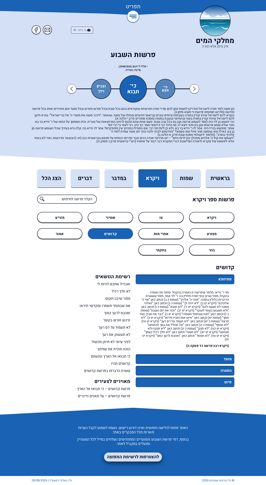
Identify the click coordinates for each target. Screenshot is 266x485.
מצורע (212, 234)
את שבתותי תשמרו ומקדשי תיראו (105, 306)
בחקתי (161, 250)
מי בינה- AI (80, 30)
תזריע (59, 217)
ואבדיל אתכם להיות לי (113, 284)
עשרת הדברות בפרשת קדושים (107, 371)
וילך (101, 91)
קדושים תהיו (120, 363)
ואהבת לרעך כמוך (117, 313)
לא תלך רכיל (121, 291)
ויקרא (211, 217)
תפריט (133, 7)
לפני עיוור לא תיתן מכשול (111, 342)
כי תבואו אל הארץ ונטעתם (110, 356)
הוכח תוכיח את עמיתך (113, 349)
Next (194, 88)
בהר (212, 250)
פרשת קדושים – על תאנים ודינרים (104, 396)
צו (161, 217)
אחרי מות (161, 234)
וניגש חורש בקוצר (116, 320)
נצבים (101, 86)
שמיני (110, 217)
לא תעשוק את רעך (116, 335)
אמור (60, 234)
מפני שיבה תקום (117, 298)
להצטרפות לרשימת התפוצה (133, 457)
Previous (72, 88)
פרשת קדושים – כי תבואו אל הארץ (103, 389)
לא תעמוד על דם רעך (114, 327)
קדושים (110, 234)
